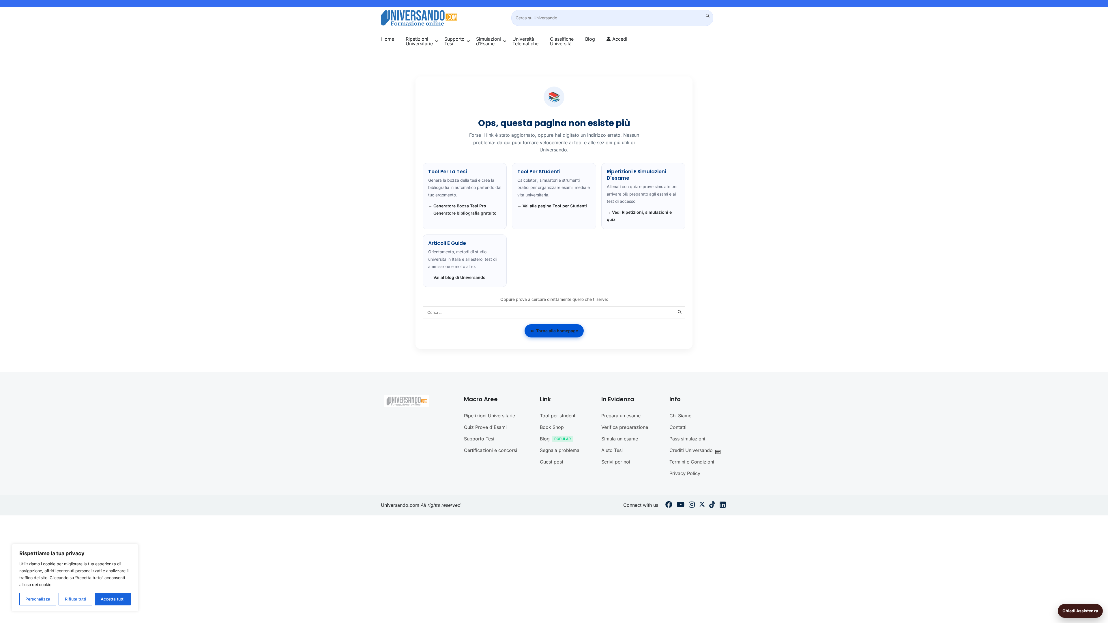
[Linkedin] (723, 505)
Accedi (619, 39)
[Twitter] (702, 505)
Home (387, 39)
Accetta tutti (113, 598)
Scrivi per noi (615, 462)
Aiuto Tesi (612, 450)
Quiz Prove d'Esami (485, 427)
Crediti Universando (691, 450)
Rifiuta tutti (75, 598)
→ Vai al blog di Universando (457, 277)
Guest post (551, 462)
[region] (75, 577)
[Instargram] (692, 505)
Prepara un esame (621, 416)
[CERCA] (705, 16)
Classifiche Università (562, 41)
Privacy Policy (684, 473)
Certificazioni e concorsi (490, 450)
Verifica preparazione (624, 427)
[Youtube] (680, 505)
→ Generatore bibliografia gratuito (462, 213)
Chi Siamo (680, 416)
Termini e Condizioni (691, 462)
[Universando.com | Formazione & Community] (419, 17)
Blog (590, 39)
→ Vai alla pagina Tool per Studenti (552, 205)
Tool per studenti (558, 416)
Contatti (677, 427)
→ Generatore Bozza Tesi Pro (457, 205)
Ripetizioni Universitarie (419, 41)
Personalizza (37, 598)
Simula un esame (619, 439)
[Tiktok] (712, 505)
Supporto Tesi (454, 41)
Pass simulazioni (687, 439)
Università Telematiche (525, 41)
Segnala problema (559, 450)
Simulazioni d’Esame (488, 41)
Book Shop (552, 427)
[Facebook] (668, 505)
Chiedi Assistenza (1080, 610)
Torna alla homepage (554, 330)
